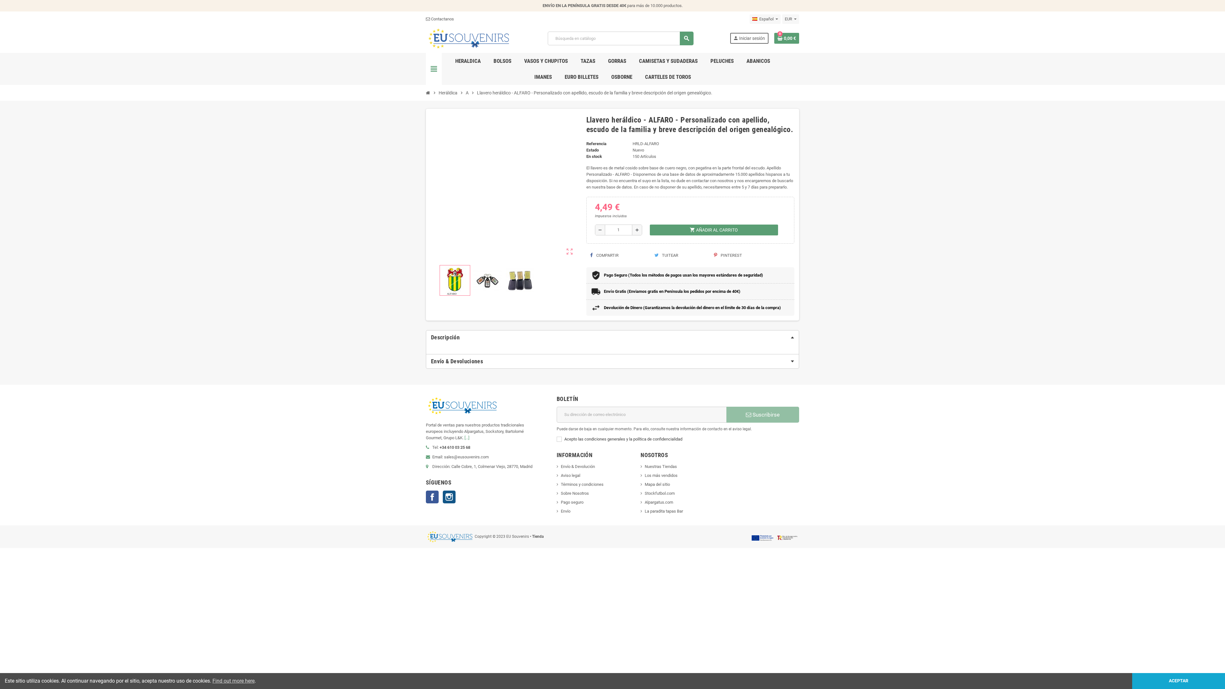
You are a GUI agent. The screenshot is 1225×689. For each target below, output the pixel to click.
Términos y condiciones (582, 484)
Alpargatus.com (659, 502)
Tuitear (669, 255)
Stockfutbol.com (660, 493)
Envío (565, 511)
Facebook (432, 497)
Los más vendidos (661, 475)
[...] (466, 437)
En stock (594, 156)
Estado (592, 150)
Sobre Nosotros (575, 493)
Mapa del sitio (657, 484)
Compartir (607, 255)
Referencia (596, 143)
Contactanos (442, 19)
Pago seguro (572, 502)
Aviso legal (570, 475)
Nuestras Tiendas (661, 466)
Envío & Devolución (578, 466)
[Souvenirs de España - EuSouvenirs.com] (468, 38)
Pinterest (731, 255)
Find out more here (233, 681)
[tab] (612, 337)
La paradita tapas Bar (664, 511)
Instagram (449, 497)
